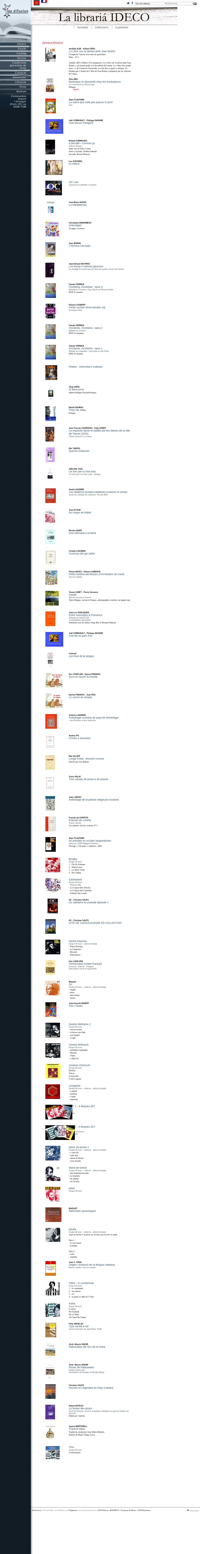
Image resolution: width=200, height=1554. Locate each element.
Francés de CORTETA (78, 818)
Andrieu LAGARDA (77, 715)
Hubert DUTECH (76, 1406)
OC (70, 900)
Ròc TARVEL (74, 448)
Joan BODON (75, 243)
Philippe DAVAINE (95, 120)
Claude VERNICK (76, 284)
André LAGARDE (76, 489)
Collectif (72, 653)
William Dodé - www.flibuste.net (55, 1510)
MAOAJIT (73, 1208)
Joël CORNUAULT (77, 120)
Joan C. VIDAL (75, 1262)
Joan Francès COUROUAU (80, 428)
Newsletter (19, 77)
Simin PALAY (75, 777)
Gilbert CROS (89, 49)
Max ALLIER (74, 756)
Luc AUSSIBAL (75, 161)
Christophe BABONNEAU (80, 223)
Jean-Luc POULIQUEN (79, 612)
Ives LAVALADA (76, 961)
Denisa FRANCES (92, 674)
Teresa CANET (75, 592)
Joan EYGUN (75, 510)
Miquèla (72, 982)
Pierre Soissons (91, 592)
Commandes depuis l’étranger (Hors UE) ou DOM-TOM (18, 101)
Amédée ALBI (75, 49)
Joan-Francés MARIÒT (79, 1003)
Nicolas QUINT (75, 530)
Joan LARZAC (75, 797)
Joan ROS (91, 695)
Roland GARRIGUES (78, 141)
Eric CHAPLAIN (76, 674)
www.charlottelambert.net (87, 1510)
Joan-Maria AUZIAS (77, 202)
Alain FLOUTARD (76, 100)
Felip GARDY (100, 428)
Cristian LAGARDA (77, 551)
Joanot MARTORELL (78, 1426)
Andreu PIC (74, 736)
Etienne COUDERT (77, 305)
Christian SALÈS (81, 900)
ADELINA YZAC (76, 469)
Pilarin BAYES (75, 572)
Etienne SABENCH (92, 572)
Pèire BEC (73, 79)
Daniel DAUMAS (76, 407)
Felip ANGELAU (76, 1324)
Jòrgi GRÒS (74, 387)
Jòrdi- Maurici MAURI (78, 1344)
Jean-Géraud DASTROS (79, 264)
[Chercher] (195, 3)
